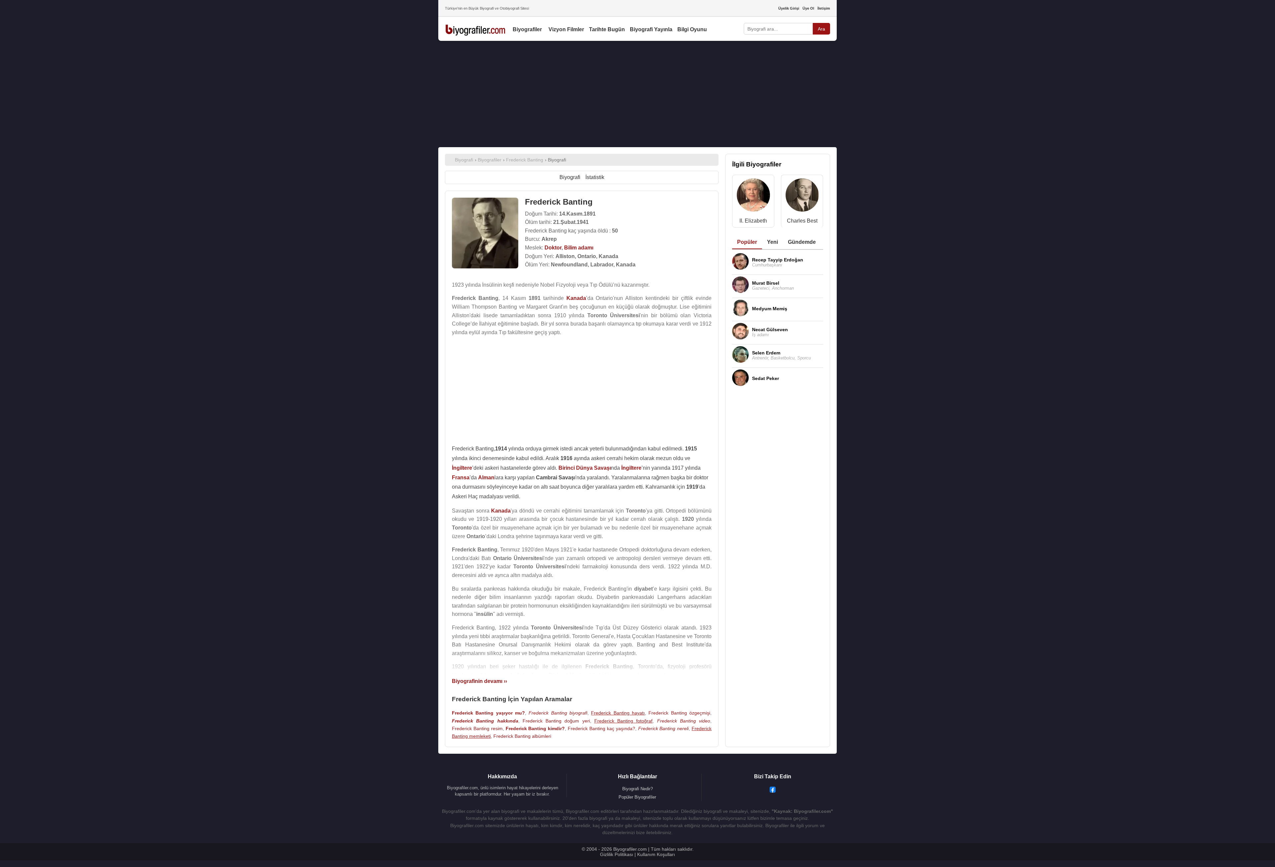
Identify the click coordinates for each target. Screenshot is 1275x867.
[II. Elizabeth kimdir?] (753, 196)
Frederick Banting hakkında (485, 720)
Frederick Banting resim (477, 728)
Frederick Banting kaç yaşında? (601, 728)
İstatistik (594, 177)
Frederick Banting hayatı (618, 713)
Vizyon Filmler (566, 29)
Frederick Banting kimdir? (535, 728)
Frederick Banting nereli (663, 728)
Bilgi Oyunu (692, 29)
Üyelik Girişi (788, 8)
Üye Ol (808, 8)
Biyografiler (527, 29)
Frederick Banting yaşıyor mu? (488, 713)
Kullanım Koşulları (656, 854)
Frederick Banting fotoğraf (623, 720)
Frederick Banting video (684, 720)
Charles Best (802, 221)
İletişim (823, 8)
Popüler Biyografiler (637, 797)
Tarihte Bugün (607, 29)
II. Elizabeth (753, 221)
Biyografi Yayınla (651, 29)
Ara (821, 29)
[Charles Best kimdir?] (802, 196)
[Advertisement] (637, 94)
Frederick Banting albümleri (522, 736)
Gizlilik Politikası (616, 854)
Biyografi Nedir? (637, 788)
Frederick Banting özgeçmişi (679, 713)
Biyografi (569, 177)
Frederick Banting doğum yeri (556, 720)
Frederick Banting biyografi (558, 713)
